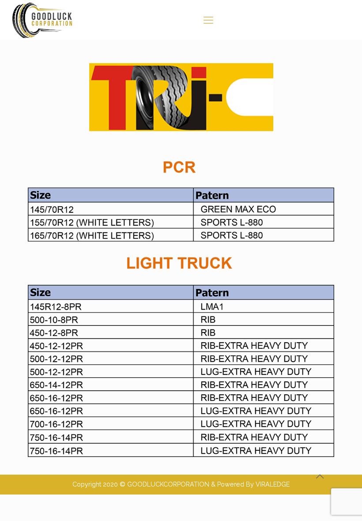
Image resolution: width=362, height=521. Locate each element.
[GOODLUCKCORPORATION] (42, 20)
